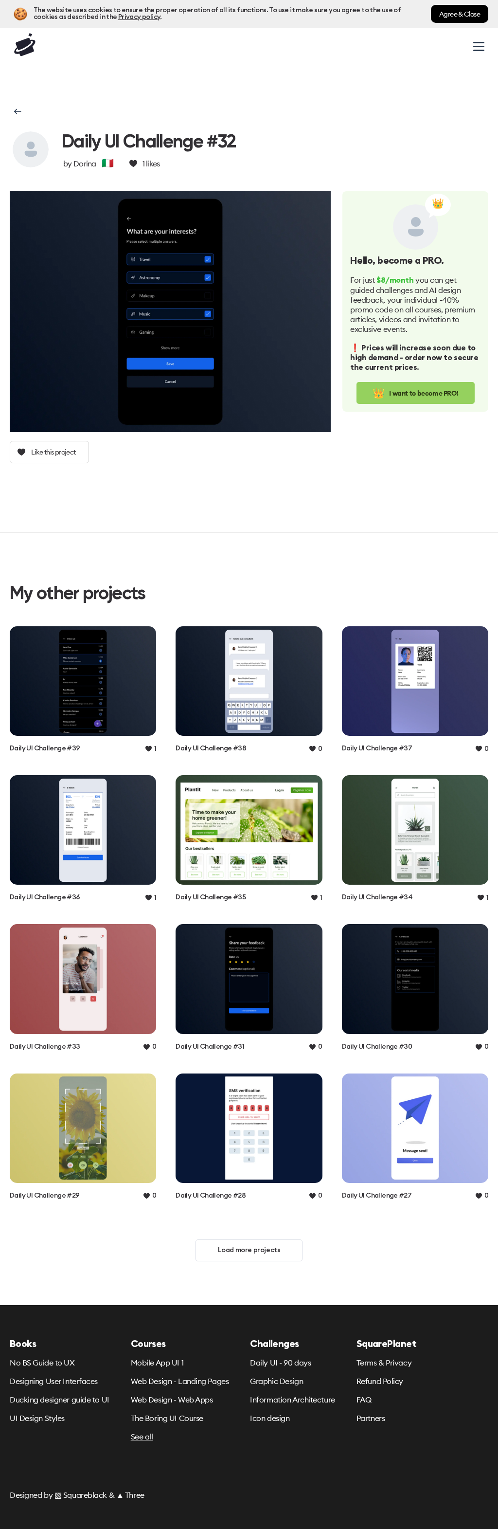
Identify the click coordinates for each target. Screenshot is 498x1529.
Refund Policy (379, 1381)
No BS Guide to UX (42, 1362)
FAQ (364, 1399)
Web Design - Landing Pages (180, 1381)
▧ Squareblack (80, 1495)
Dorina (84, 163)
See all (142, 1436)
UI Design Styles (37, 1418)
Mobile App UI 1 (157, 1362)
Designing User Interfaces (54, 1381)
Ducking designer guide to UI (59, 1399)
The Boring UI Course (167, 1418)
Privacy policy (139, 17)
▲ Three (130, 1495)
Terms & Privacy (383, 1362)
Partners (370, 1418)
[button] (17, 111)
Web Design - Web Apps (172, 1399)
